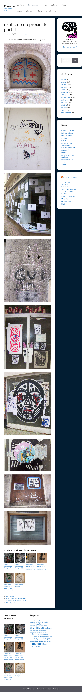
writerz (38, 646)
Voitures (64, 110)
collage (33, 623)
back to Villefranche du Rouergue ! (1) (19, 566)
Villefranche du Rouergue (18, 598)
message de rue (41, 632)
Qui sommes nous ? (70, 47)
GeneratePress (53, 689)
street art (45, 641)
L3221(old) (65, 150)
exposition (44, 625)
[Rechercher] (75, 60)
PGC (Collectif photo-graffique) (69, 156)
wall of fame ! (66, 113)
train (45, 644)
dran (31, 625)
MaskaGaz (33, 632)
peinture (45, 634)
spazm (43, 639)
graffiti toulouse (45, 628)
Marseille (64, 199)
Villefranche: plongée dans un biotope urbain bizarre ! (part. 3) (30, 567)
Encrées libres (66, 136)
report (50, 636)
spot (48, 639)
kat (35, 630)
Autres (57, 11)
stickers (29, 11)
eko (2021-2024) (67, 201)
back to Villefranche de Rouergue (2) (8, 566)
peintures (20, 5)
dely (49, 623)
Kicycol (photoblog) (68, 148)
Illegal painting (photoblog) (66, 144)
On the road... (11, 596)
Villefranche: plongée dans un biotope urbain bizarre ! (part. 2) (41, 567)
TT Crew (64, 162)
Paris (41, 635)
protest (45, 636)
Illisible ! (64, 204)
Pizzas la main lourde (68, 160)
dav (46, 623)
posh (35, 636)
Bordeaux (42, 621)
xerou (43, 646)
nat (38, 634)
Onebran (64, 194)
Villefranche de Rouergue (19, 585)
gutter (32, 630)
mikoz (33, 634)
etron (38, 625)
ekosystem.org (70, 177)
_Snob (63, 165)
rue (31, 639)
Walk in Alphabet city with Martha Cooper (68, 190)
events (19, 11)
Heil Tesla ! (65, 187)
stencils (32, 641)
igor (7, 598)
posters (40, 636)
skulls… (64, 105)
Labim (63, 153)
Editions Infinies (67, 133)
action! (48, 11)
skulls (33, 639)
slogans (38, 639)
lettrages (64, 5)
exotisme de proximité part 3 (16, 601)
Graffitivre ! (65, 138)
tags (50, 641)
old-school (65, 95)
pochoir (32, 636)
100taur (32, 621)
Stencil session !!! (12, 603)
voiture (33, 646)
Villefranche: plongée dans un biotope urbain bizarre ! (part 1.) (8, 587)
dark (43, 623)
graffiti (34, 627)
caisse (47, 621)
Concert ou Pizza (67, 130)
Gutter (63, 141)
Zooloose (9, 6)
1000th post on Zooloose (66, 183)
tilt (31, 644)
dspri (34, 625)
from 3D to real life (68, 196)
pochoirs (39, 11)
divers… (44, 5)
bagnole (36, 621)
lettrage (38, 630)
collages (54, 5)
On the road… (33, 5)
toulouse (38, 643)
